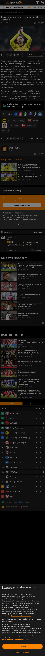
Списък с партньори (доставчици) (15, 640)
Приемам (22, 646)
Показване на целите (22, 652)
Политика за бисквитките (21, 616)
